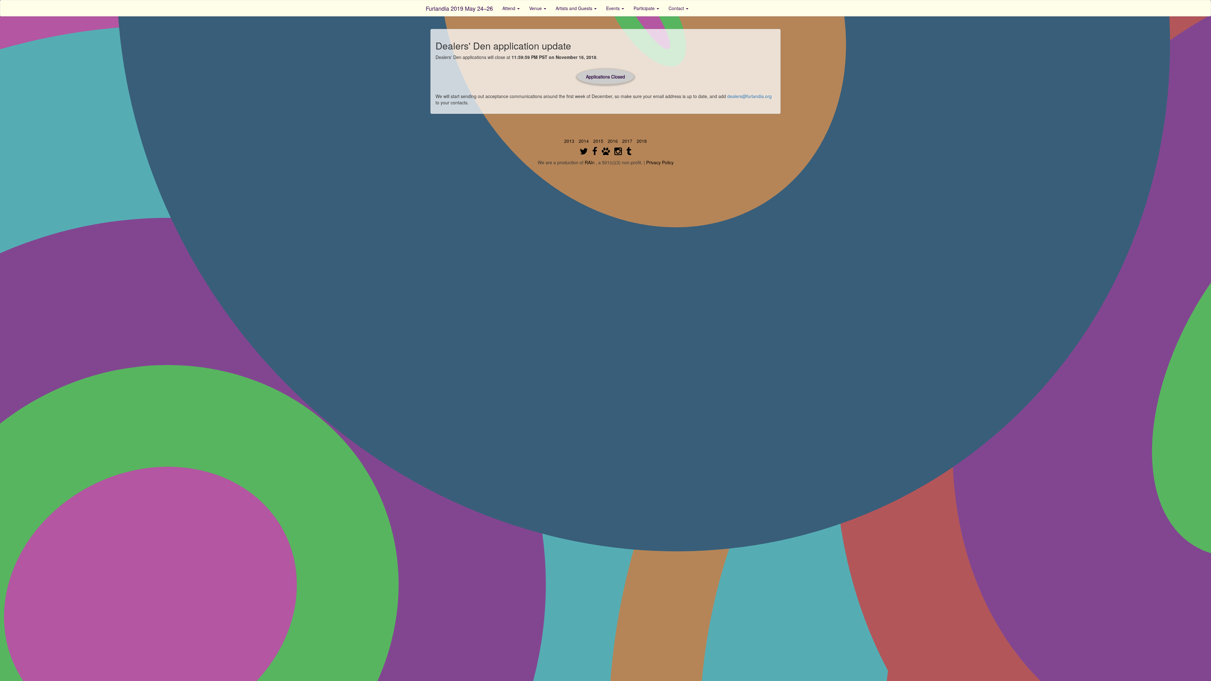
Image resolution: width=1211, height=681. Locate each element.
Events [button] (613, 8)
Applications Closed (605, 76)
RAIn (589, 162)
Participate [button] (645, 8)
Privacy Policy (660, 162)
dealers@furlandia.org (749, 96)
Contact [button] (677, 8)
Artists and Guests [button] (575, 8)
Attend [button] (509, 8)
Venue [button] (536, 8)
